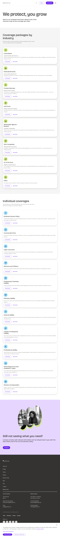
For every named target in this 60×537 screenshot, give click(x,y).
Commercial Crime (10, 233)
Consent (18, 515)
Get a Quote (49, 2)
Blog (4, 480)
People (4, 469)
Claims (4, 472)
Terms (4, 515)
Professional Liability (10, 350)
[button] (36, 3)
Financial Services (9, 71)
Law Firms (7, 106)
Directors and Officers (11, 266)
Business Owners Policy (11, 216)
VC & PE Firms (8, 162)
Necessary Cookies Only (19, 534)
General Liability (9, 315)
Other (6, 180)
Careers (4, 486)
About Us (5, 466)
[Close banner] (56, 524)
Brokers (4, 475)
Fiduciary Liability (9, 298)
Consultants (8, 53)
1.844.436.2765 (6, 496)
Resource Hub (6, 477)
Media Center (6, 489)
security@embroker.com (35, 506)
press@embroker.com (7, 506)
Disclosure (9, 515)
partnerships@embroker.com (35, 502)
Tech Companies (9, 144)
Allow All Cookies (7, 534)
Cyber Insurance (9, 250)
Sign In (41, 2)
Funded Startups (9, 88)
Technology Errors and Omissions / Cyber (11, 367)
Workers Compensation (11, 385)
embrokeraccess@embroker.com (9, 502)
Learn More (15, 61)
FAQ (4, 483)
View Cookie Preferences (8, 531)
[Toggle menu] (55, 3)
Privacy (14, 515)
